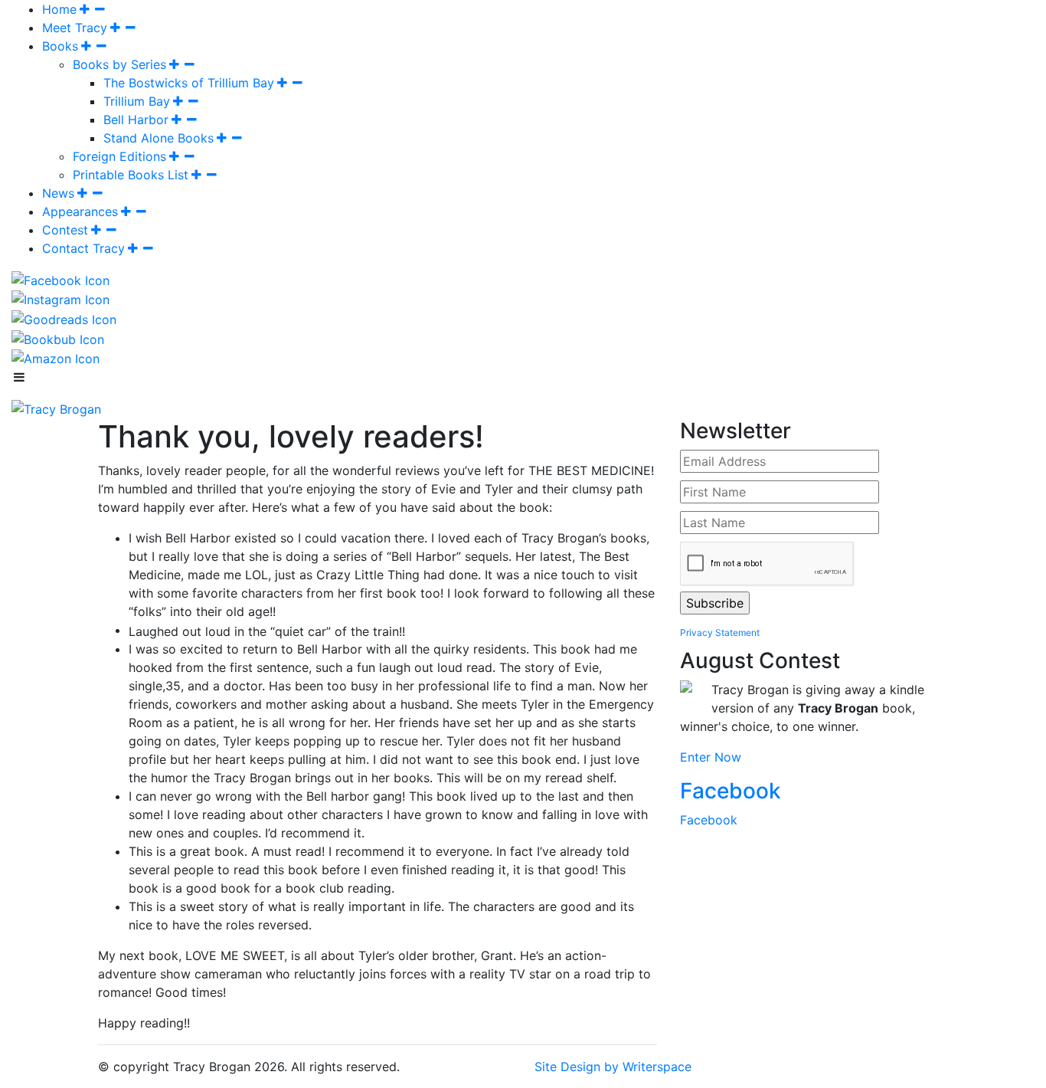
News (58, 193)
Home (59, 9)
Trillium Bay (136, 101)
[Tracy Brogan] (56, 407)
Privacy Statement (720, 632)
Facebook (730, 791)
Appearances (80, 211)
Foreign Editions (119, 156)
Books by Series (119, 64)
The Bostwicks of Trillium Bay (188, 82)
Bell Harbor (135, 119)
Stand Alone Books (158, 138)
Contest (65, 230)
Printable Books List (130, 174)
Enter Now (710, 757)
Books (60, 46)
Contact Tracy (83, 248)
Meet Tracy (74, 27)
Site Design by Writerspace (612, 1066)
